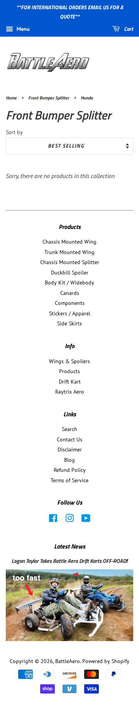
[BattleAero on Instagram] (69, 519)
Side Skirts (69, 323)
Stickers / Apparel (69, 313)
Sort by (14, 132)
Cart (128, 29)
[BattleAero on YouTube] (85, 519)
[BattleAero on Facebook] (53, 519)
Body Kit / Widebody (69, 282)
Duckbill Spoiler (69, 272)
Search (69, 429)
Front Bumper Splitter (48, 97)
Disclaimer (70, 449)
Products (69, 371)
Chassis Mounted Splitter (69, 262)
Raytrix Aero (69, 391)
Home (11, 97)
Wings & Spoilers (69, 361)
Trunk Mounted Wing (69, 252)
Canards (69, 293)
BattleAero (67, 661)
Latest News (69, 546)
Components (70, 303)
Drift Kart (70, 381)
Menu (22, 28)
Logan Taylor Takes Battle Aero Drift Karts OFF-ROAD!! (69, 561)
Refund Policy (70, 469)
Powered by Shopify (105, 661)
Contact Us (69, 439)
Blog (69, 459)
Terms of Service (69, 480)
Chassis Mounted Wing (69, 241)
